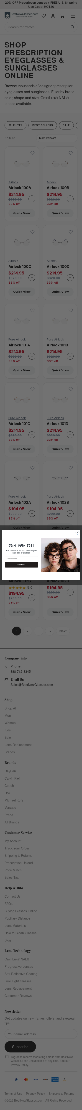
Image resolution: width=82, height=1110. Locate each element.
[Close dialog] (77, 532)
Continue (21, 565)
